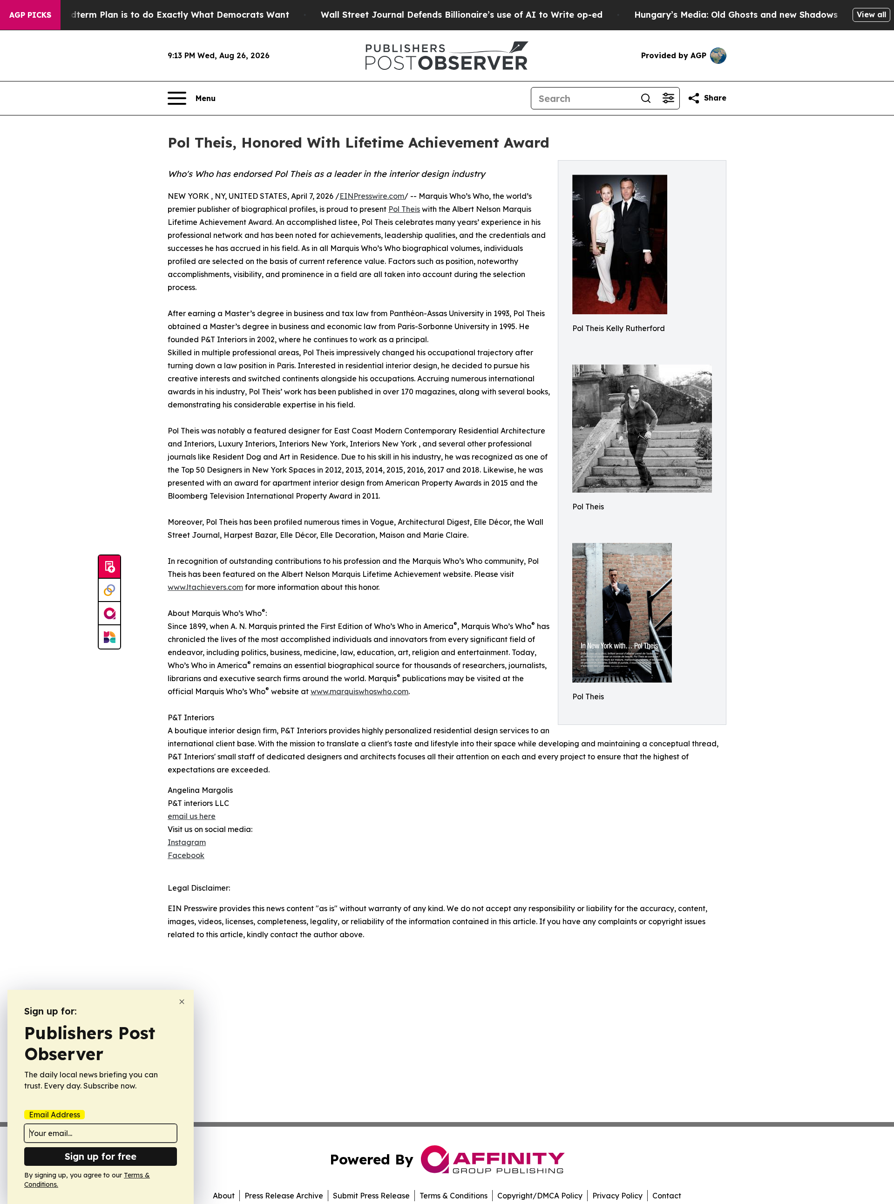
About (224, 1195)
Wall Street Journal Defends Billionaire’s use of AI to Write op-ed (462, 14)
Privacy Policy (617, 1195)
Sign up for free (100, 1156)
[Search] (646, 98)
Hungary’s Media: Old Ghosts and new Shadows (736, 14)
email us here (192, 816)
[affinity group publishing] (109, 613)
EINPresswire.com (371, 196)
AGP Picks (30, 15)
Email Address (54, 1114)
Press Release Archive (283, 1195)
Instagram (187, 842)
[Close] (181, 1001)
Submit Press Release (371, 1195)
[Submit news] (109, 567)
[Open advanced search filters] (668, 98)
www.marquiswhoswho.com (359, 691)
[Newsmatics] (109, 637)
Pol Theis (404, 209)
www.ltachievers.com (205, 587)
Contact (666, 1195)
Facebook (186, 855)
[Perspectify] (109, 590)
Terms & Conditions (454, 1195)
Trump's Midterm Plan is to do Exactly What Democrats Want (157, 14)
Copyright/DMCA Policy (539, 1195)
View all (871, 14)
